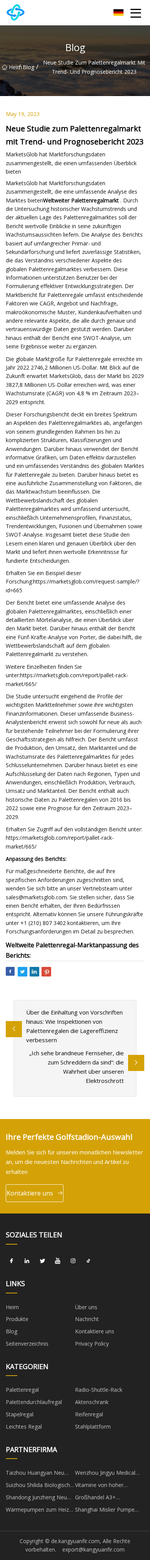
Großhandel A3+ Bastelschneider (95, 1499)
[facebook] (11, 1261)
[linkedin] (27, 1261)
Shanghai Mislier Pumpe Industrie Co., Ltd (105, 1511)
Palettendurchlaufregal (34, 1402)
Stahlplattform (93, 1426)
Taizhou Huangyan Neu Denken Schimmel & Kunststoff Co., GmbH (35, 1474)
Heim (13, 67)
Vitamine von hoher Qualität (99, 1486)
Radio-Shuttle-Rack (98, 1389)
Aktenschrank (91, 1402)
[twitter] (42, 1261)
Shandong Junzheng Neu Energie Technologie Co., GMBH (37, 1499)
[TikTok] (88, 1261)
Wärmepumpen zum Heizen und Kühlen (40, 1511)
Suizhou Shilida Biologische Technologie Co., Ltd (39, 1486)
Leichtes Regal (24, 1426)
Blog (28, 67)
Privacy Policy (92, 1343)
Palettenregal (22, 1389)
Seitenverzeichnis (27, 1343)
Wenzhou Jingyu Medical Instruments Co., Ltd (105, 1474)
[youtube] (57, 1261)
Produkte (17, 1319)
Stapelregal (19, 1414)
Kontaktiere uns (30, 1193)
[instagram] (73, 1261)
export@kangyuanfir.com (93, 1549)
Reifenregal (89, 1414)
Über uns (86, 1307)
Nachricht (87, 1319)
